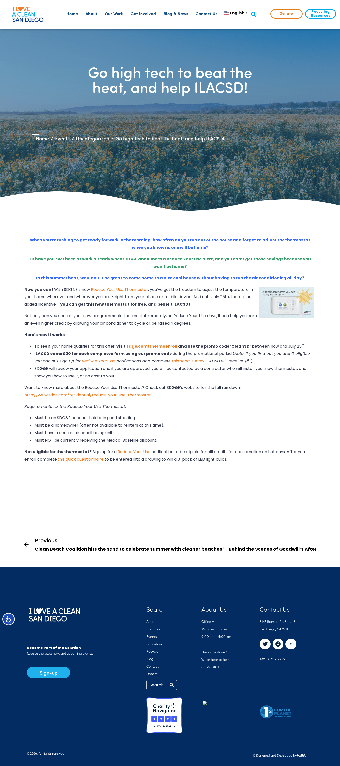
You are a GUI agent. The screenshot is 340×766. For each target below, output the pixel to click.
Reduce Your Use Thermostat (119, 289)
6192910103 (210, 668)
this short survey (188, 361)
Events (151, 637)
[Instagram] (290, 644)
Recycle (152, 652)
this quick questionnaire (81, 459)
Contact (152, 667)
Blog (149, 659)
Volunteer (154, 630)
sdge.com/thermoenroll (151, 346)
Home (72, 14)
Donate (152, 674)
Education (154, 645)
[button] (253, 14)
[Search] (172, 685)
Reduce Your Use (98, 361)
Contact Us (206, 14)
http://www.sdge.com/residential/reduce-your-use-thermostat (87, 395)
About (91, 14)
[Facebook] (278, 644)
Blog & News (176, 14)
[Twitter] (265, 644)
